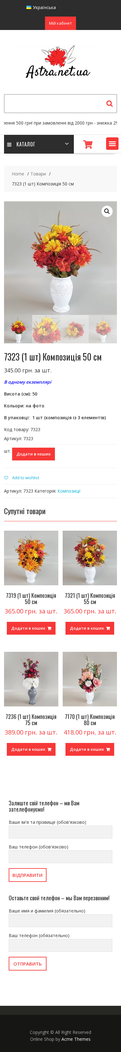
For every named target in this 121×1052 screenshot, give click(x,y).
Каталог (25, 144)
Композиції (69, 491)
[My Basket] (87, 144)
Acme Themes (76, 1039)
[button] (112, 143)
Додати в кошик (33, 454)
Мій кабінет (60, 23)
